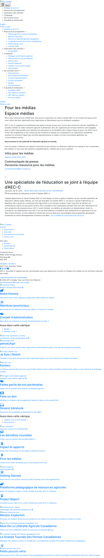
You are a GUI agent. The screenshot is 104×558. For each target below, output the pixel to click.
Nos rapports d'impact (17, 93)
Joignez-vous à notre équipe (19, 66)
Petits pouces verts (15, 44)
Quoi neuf (7, 232)
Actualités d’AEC (14, 90)
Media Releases (31, 191)
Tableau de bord (10, 29)
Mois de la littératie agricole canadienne (23, 39)
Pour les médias (14, 98)
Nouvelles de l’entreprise (51, 191)
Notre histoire (13, 73)
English (2, 24)
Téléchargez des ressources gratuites (22, 34)
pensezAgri (8, 246)
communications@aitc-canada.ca (17, 169)
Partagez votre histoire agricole (20, 56)
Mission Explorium (15, 36)
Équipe (10, 83)
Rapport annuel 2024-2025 (15, 157)
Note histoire (9, 229)
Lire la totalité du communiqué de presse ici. (67, 215)
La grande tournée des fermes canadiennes (24, 41)
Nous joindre (13, 68)
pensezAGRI (12, 51)
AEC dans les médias (16, 95)
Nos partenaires (14, 85)
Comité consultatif (15, 80)
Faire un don (13, 61)
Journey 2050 (13, 46)
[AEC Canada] (5, 1)
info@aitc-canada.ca (8, 264)
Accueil (3, 227)
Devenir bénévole (15, 63)
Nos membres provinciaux (18, 76)
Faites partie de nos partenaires (20, 58)
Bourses (7, 243)
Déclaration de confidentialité (16, 278)
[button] (5, 5)
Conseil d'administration (17, 78)
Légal (2, 278)
